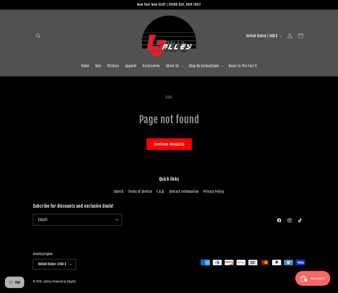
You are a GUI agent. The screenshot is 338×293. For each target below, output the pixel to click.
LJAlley (48, 281)
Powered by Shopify (64, 281)
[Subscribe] (116, 220)
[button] (38, 35)
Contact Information (184, 191)
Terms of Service (140, 191)
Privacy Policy (213, 191)
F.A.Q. (161, 191)
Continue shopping (169, 144)
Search (119, 191)
